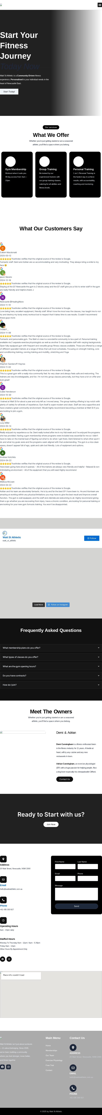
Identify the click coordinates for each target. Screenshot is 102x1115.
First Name (59, 862)
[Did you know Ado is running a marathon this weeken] (25, 562)
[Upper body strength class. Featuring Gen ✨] (76, 585)
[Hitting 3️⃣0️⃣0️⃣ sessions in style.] (25, 586)
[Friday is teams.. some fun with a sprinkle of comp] (76, 595)
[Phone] (3, 900)
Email (3, 885)
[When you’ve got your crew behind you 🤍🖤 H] (25, 594)
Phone (3, 905)
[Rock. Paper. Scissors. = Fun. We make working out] (25, 579)
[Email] (3, 879)
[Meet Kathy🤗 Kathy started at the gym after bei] (76, 558)
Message (59, 885)
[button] (100, 5)
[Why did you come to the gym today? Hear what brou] (76, 579)
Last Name (82, 862)
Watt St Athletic (12, 537)
